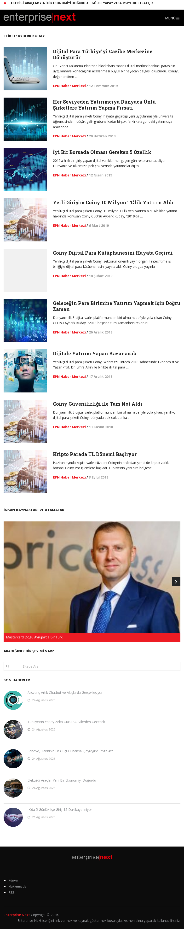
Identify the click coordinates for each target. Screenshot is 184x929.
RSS (11, 892)
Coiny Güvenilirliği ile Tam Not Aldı (97, 404)
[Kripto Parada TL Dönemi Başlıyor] (25, 471)
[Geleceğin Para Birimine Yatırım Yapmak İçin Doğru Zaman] (25, 320)
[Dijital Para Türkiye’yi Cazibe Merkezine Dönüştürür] (25, 68)
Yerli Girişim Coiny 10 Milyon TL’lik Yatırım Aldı (113, 202)
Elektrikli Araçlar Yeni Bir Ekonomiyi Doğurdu (62, 780)
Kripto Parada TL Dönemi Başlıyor (95, 454)
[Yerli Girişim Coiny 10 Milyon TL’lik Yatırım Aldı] (25, 219)
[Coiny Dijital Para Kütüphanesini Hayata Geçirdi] (25, 270)
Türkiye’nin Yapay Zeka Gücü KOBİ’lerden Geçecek (66, 721)
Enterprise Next (17, 914)
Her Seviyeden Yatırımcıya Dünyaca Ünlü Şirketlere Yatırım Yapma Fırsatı (104, 105)
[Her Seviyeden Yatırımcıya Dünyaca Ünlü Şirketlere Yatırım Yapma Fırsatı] (25, 119)
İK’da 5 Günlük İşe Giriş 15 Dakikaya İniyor (60, 809)
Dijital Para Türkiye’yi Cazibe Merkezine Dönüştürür (102, 54)
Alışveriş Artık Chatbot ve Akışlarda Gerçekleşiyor (65, 692)
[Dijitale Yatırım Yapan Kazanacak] (25, 370)
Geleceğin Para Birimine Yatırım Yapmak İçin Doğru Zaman (116, 306)
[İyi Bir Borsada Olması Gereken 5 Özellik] (25, 169)
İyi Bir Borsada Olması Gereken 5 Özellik (102, 152)
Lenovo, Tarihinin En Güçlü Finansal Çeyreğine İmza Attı (71, 751)
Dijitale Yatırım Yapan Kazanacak (95, 353)
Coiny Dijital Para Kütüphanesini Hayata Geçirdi (113, 253)
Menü (170, 18)
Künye (13, 880)
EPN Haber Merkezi (69, 85)
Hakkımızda (17, 886)
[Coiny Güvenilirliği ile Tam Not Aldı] (25, 421)
